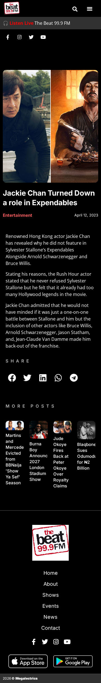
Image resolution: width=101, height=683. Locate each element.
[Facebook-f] (7, 37)
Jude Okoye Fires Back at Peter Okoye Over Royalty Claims (61, 462)
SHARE (18, 361)
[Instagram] (19, 37)
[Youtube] (43, 37)
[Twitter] (31, 37)
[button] (75, 9)
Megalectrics (26, 678)
